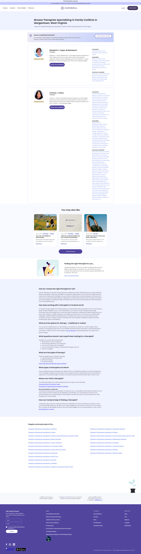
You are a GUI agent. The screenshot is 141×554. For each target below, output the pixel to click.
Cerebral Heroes (98, 525)
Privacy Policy (50, 525)
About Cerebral (22, 8)
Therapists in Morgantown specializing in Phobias (104, 432)
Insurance (12, 8)
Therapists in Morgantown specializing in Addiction (42, 429)
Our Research (97, 523)
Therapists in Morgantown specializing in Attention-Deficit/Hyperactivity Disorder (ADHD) (53, 436)
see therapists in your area (46, 409)
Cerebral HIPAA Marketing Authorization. (16, 527)
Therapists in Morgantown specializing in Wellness (104, 449)
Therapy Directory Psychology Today (49, 384)
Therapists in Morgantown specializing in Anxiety (42, 432)
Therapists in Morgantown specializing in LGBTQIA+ (42, 463)
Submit (12, 531)
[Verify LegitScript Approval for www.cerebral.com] (48, 541)
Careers (95, 517)
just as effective (70, 330)
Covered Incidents (51, 531)
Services (5, 8)
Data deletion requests (71, 1)
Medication (128, 525)
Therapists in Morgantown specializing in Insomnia (42, 460)
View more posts (70, 251)
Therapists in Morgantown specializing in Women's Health (106, 453)
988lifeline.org (98, 500)
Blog (126, 514)
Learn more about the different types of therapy (52, 363)
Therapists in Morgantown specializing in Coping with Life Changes (47, 449)
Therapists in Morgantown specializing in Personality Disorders (107, 429)
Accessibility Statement (53, 514)
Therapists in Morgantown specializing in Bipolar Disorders (44, 439)
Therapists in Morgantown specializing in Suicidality (104, 442)
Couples (127, 523)
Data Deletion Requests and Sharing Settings (59, 534)
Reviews (127, 520)
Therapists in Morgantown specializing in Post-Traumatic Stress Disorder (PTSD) (112, 436)
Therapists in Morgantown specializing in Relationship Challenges (108, 439)
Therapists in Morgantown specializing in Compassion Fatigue (45, 446)
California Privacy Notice (53, 520)
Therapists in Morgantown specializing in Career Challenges (45, 442)
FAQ (126, 517)
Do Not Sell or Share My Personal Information (58, 528)
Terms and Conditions (52, 523)
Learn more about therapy (71, 275)
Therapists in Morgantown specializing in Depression (43, 453)
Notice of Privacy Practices (53, 517)
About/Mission (97, 514)
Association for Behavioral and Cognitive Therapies (53, 386)
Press (94, 520)
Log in (123, 8)
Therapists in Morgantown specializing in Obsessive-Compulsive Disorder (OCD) (50, 466)
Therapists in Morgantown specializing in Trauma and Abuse (106, 446)
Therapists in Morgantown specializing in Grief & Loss (43, 456)
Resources (31, 8)
